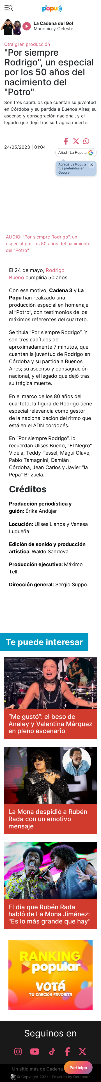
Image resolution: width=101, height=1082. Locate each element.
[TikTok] (52, 1052)
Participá (78, 1067)
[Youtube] (35, 1052)
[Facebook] (67, 1052)
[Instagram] (18, 1052)
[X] (82, 1052)
